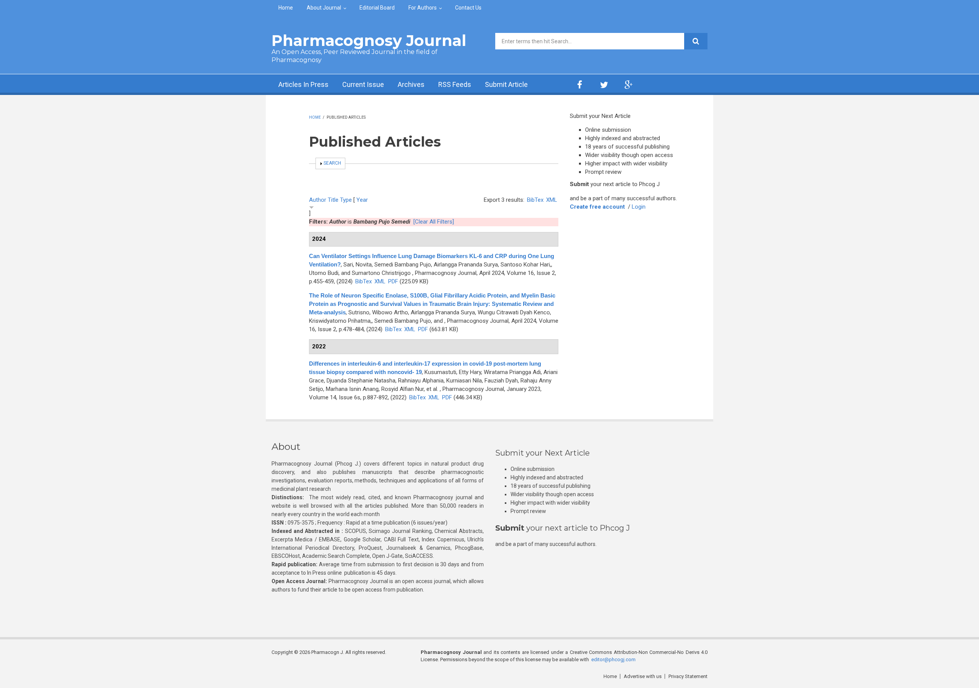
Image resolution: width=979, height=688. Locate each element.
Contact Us (468, 8)
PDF (393, 281)
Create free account (597, 206)
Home (285, 8)
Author (317, 199)
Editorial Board (377, 8)
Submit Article (506, 84)
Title (333, 199)
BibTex (535, 199)
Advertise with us (643, 676)
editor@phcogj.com (613, 659)
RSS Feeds (454, 84)
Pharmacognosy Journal (369, 40)
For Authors (422, 8)
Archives (411, 84)
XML (551, 199)
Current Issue (363, 84)
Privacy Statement (687, 676)
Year (362, 199)
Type (346, 199)
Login (639, 206)
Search (332, 163)
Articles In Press (303, 84)
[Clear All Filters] (433, 221)
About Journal (324, 8)
